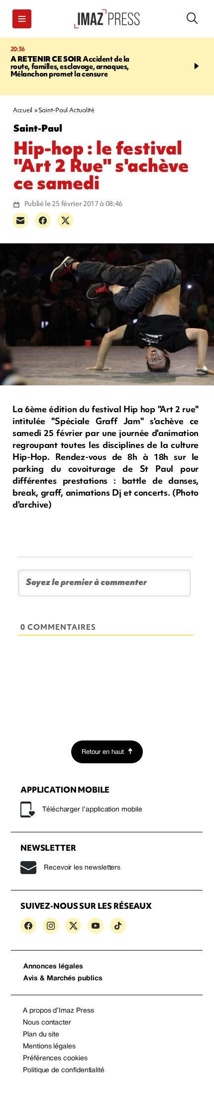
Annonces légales (53, 966)
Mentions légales (49, 1046)
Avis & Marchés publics (63, 978)
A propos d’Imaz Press (58, 1011)
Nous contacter (47, 1023)
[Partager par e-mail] (20, 220)
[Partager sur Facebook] (43, 220)
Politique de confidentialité (64, 1070)
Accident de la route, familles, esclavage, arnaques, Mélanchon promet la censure (70, 66)
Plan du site (41, 1034)
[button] (21, 18)
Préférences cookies (55, 1058)
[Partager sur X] (65, 220)
